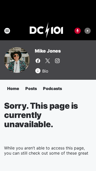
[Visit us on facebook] (38, 61)
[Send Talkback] (77, 31)
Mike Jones (48, 51)
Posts (31, 88)
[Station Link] (46, 31)
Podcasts (52, 88)
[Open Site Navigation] (7, 31)
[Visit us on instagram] (57, 61)
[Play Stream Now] (87, 31)
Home (13, 88)
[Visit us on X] (48, 61)
